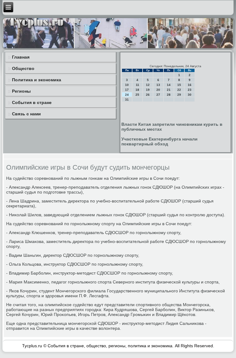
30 (189, 94)
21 (169, 89)
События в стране (32, 102)
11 (137, 85)
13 (158, 85)
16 (189, 85)
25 (137, 94)
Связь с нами (26, 113)
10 (127, 85)
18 (137, 89)
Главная (21, 57)
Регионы (21, 91)
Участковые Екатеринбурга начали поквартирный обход (159, 141)
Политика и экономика (36, 79)
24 (127, 94)
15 (179, 85)
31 (127, 99)
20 (158, 89)
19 (148, 89)
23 (189, 89)
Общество (23, 68)
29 (179, 94)
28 (169, 94)
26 (148, 94)
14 (169, 85)
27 (158, 94)
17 (127, 89)
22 (179, 89)
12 (148, 85)
